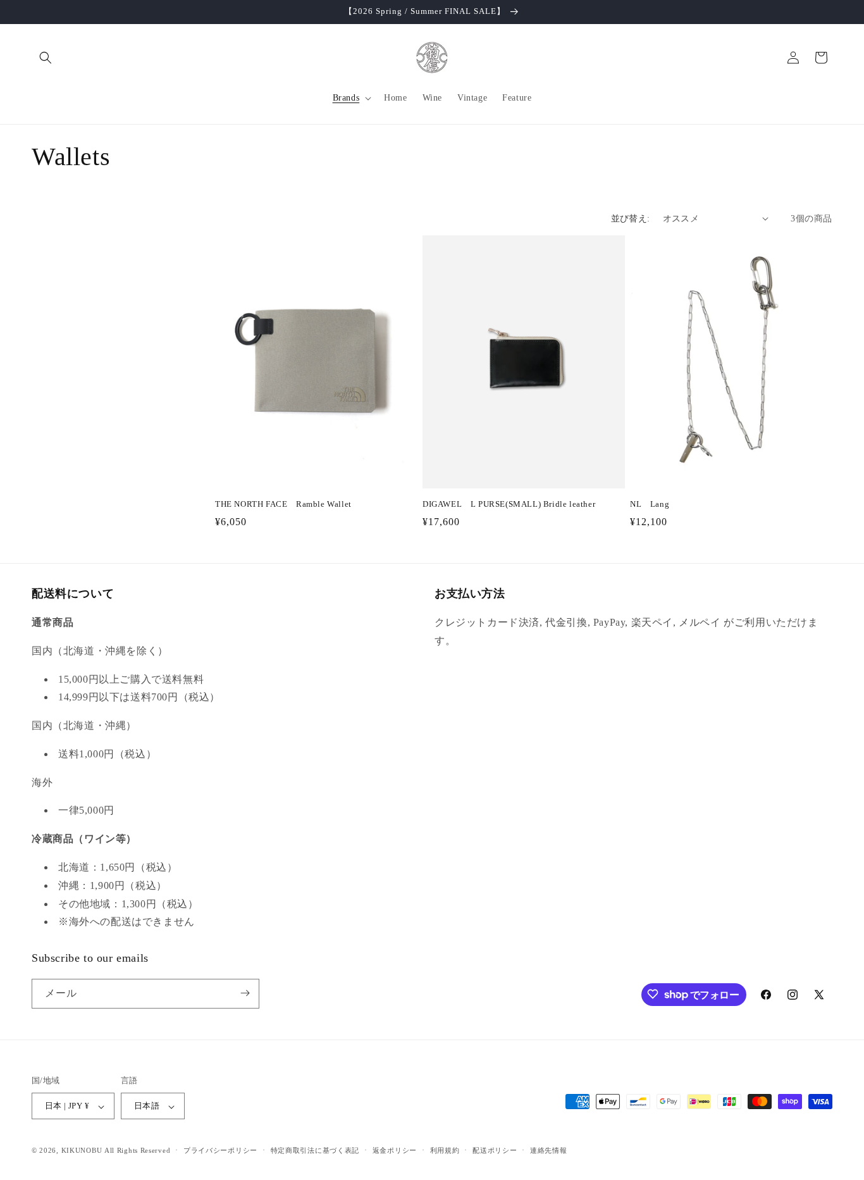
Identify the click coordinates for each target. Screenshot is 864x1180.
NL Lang (649, 504)
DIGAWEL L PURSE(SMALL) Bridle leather (509, 504)
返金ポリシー (395, 1150)
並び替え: (630, 218)
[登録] (245, 993)
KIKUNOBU (81, 1151)
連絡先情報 (548, 1150)
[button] (45, 57)
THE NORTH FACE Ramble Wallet (283, 504)
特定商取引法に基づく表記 (315, 1150)
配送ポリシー (494, 1150)
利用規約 (445, 1150)
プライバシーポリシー (220, 1150)
